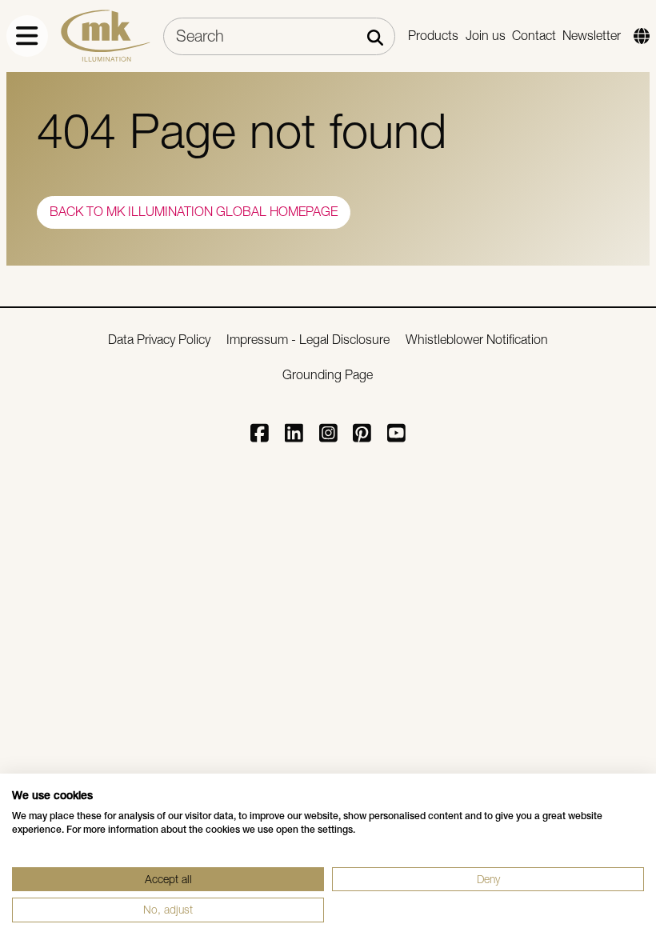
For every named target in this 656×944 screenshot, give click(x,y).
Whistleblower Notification (477, 339)
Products (433, 35)
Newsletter (591, 35)
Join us (486, 35)
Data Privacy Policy (159, 339)
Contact (534, 35)
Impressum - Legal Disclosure (308, 339)
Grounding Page (327, 374)
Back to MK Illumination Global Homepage (194, 211)
